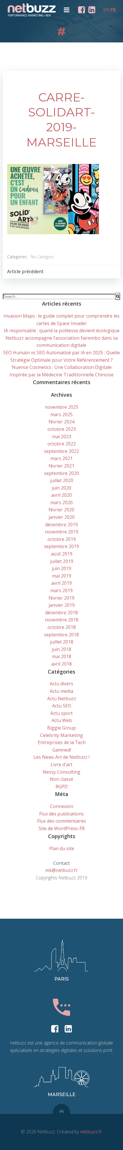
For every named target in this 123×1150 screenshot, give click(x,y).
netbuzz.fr (91, 1132)
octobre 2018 (61, 627)
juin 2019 (61, 568)
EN (106, 10)
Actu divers (61, 683)
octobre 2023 (61, 429)
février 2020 (61, 509)
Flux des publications (61, 814)
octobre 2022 (61, 444)
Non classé (61, 779)
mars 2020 (61, 502)
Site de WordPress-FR (62, 828)
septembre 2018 (61, 634)
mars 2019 (61, 590)
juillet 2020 (61, 480)
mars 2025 (61, 414)
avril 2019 (61, 583)
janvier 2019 (62, 605)
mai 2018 (61, 656)
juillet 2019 (61, 561)
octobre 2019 (61, 539)
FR (113, 10)
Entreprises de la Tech (62, 742)
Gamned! (61, 750)
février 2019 (61, 598)
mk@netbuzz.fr (61, 870)
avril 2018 (61, 664)
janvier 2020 (62, 517)
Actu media (61, 691)
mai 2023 (61, 436)
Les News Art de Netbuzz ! (61, 757)
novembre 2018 (61, 620)
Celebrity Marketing (61, 735)
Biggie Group (61, 728)
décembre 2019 (61, 524)
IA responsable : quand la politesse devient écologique (62, 330)
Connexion (61, 806)
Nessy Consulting (61, 772)
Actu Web (61, 720)
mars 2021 (61, 458)
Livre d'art (61, 764)
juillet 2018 (61, 642)
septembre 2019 (61, 546)
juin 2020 (61, 488)
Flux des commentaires (61, 821)
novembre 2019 (61, 532)
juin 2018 (61, 649)
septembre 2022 (61, 451)
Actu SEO (61, 706)
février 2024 (61, 421)
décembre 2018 (61, 612)
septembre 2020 (61, 473)
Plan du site (61, 848)
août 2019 (61, 554)
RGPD (61, 786)
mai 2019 (61, 576)
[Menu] (67, 10)
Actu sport (61, 713)
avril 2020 (61, 495)
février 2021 (61, 466)
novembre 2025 (61, 407)
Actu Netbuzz (61, 698)
